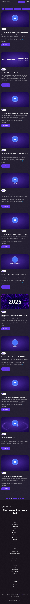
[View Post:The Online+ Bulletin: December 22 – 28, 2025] (14, 343)
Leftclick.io (20, 594)
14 (20, 498)
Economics (17, 9)
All (3, 9)
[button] (5, 44)
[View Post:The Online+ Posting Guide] (14, 424)
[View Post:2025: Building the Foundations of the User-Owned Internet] (14, 301)
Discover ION (9, 9)
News (3, 29)
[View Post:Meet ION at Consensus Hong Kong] (14, 59)
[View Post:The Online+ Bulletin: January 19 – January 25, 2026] (14, 140)
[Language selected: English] (13, 601)
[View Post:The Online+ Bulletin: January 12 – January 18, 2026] (14, 180)
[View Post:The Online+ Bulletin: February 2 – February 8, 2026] (14, 19)
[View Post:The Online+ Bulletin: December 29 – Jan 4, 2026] (14, 261)
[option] (0, 599)
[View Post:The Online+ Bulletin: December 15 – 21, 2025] (14, 383)
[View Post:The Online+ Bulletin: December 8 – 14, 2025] (14, 463)
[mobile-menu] (28, 2)
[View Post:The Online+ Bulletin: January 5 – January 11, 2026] (14, 221)
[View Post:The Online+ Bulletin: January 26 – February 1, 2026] (14, 99)
